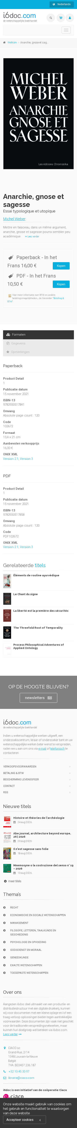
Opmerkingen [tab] (20, 352)
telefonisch (57, 748)
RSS (5, 792)
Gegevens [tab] (17, 343)
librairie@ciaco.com (21, 1077)
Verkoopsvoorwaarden (19, 766)
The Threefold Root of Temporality (38, 627)
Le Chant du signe (25, 594)
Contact (9, 785)
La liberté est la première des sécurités (40, 610)
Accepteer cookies (19, 1120)
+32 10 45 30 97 (18, 1071)
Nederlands (64, 4)
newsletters (35, 698)
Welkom (12, 42)
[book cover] (38, 113)
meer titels (14, 881)
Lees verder (33, 236)
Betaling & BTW (13, 773)
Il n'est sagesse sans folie (30, 849)
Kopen (61, 265)
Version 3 (26, 459)
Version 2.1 (10, 459)
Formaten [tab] (18, 334)
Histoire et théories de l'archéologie (38, 817)
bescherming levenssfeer (21, 779)
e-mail (42, 748)
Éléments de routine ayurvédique (36, 575)
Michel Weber (14, 219)
